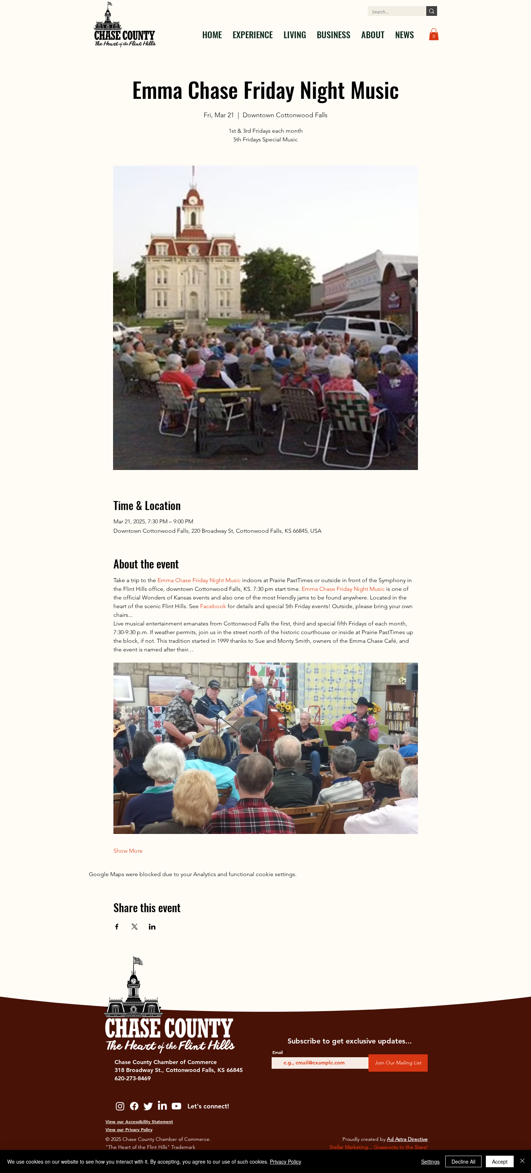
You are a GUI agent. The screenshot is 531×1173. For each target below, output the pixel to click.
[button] (252, 34)
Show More (128, 850)
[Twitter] (148, 1106)
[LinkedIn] (162, 1106)
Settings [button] (430, 1161)
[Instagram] (120, 1106)
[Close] (522, 1161)
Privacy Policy (285, 1161)
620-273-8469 (133, 1078)
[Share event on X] (134, 927)
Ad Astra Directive (407, 1139)
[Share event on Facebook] (116, 927)
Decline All (463, 1161)
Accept (500, 1161)
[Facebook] (134, 1106)
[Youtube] (176, 1106)
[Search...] (431, 11)
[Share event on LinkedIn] (152, 927)
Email (277, 1052)
